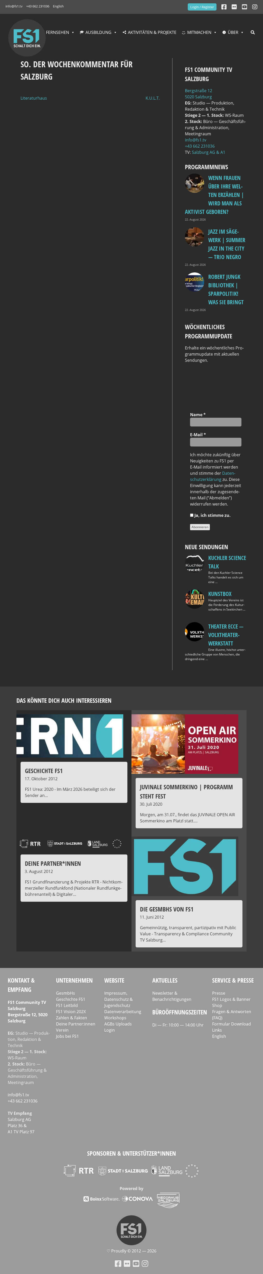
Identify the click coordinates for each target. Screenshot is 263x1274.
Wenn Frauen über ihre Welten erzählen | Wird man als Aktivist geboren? (214, 194)
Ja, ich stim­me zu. (212, 515)
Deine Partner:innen (75, 1024)
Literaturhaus (34, 98)
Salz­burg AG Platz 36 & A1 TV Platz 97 (21, 1126)
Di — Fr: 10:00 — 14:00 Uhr (178, 1025)
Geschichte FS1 (70, 999)
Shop (217, 1005)
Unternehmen (74, 980)
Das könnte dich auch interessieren (63, 700)
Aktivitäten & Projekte (152, 32)
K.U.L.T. (153, 98)
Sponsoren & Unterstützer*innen (131, 1153)
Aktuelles (164, 980)
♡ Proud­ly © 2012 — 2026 (131, 1251)
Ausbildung (98, 32)
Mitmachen (199, 32)
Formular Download (231, 1024)
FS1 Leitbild (67, 1005)
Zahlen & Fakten (71, 1018)
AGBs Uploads (118, 1024)
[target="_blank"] (255, 7)
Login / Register (202, 7)
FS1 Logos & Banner (231, 999)
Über (233, 32)
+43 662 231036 (37, 6)
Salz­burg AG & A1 (208, 152)
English (58, 6)
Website (114, 980)
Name (198, 414)
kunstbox (219, 593)
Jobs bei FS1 (67, 1036)
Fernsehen (57, 32)
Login (109, 1030)
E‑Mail (198, 435)
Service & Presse (233, 980)
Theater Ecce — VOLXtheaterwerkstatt (225, 634)
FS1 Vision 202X (71, 1011)
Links (217, 1030)
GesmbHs (65, 993)
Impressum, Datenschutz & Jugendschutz (118, 999)
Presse (218, 993)
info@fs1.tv (14, 6)
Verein (62, 1030)
